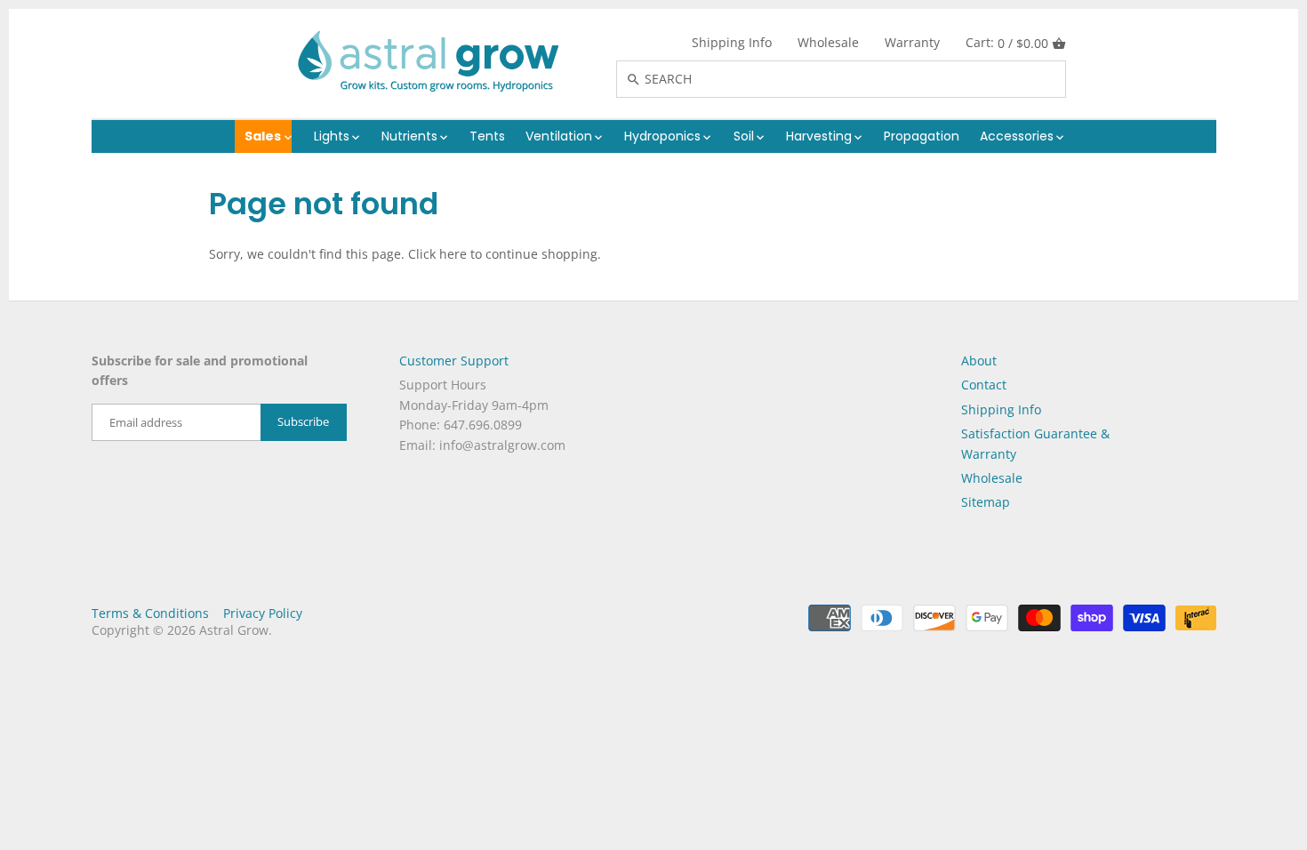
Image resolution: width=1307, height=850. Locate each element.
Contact (983, 384)
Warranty (912, 42)
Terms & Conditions (150, 613)
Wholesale (828, 42)
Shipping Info (732, 42)
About (979, 360)
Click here (437, 253)
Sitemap (985, 501)
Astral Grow (234, 629)
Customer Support (454, 360)
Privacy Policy (262, 613)
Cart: (1007, 43)
